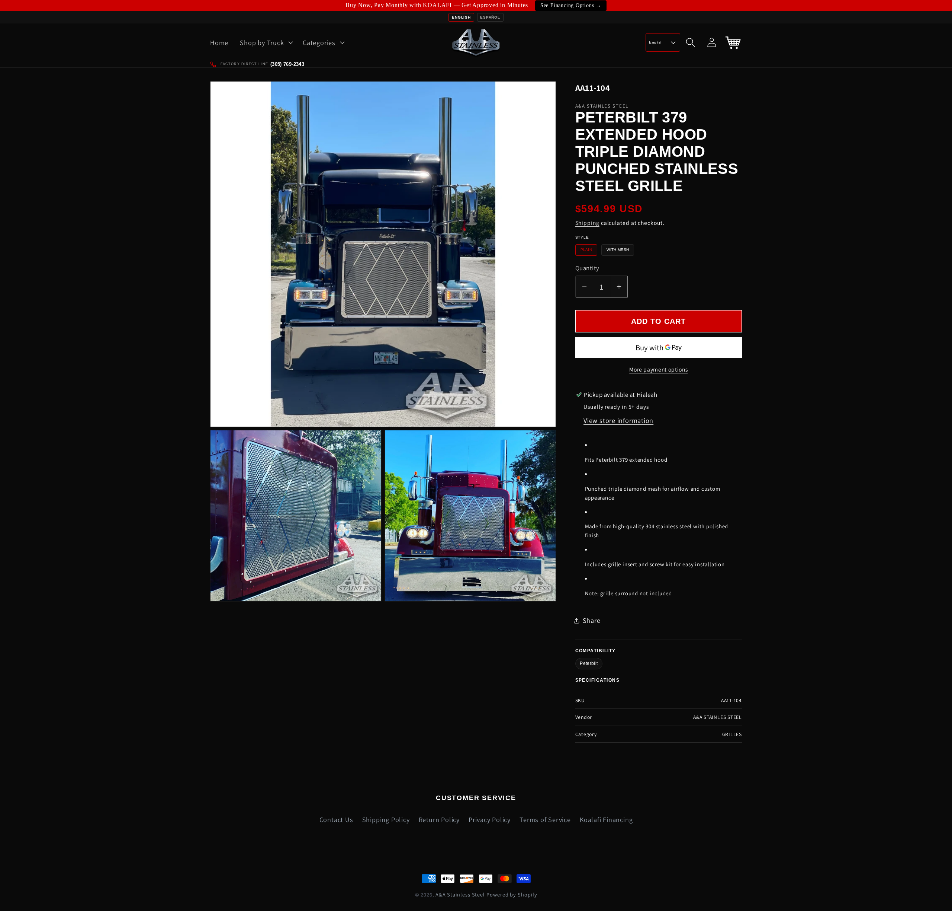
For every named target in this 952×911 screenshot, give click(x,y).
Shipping (587, 222)
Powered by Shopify (511, 894)
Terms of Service (545, 819)
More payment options (658, 369)
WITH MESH (618, 250)
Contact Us (336, 819)
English (461, 17)
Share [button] (592, 620)
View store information (618, 420)
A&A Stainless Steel (460, 894)
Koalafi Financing (606, 819)
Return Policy (439, 819)
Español (490, 17)
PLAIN (586, 250)
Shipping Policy (386, 819)
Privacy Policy (490, 819)
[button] (265, 42)
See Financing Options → (570, 5)
